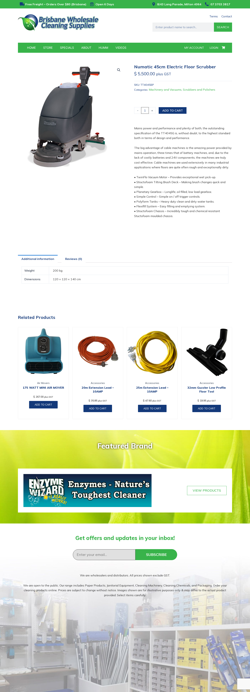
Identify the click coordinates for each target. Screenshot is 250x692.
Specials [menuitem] (67, 47)
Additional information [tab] (37, 259)
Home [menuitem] (31, 47)
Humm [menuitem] (103, 47)
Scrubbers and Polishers (199, 89)
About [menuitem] (86, 47)
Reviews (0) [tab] (73, 259)
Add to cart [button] (43, 404)
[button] (118, 70)
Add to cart (172, 110)
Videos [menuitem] (120, 47)
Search (223, 27)
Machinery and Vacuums (165, 89)
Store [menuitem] (48, 47)
